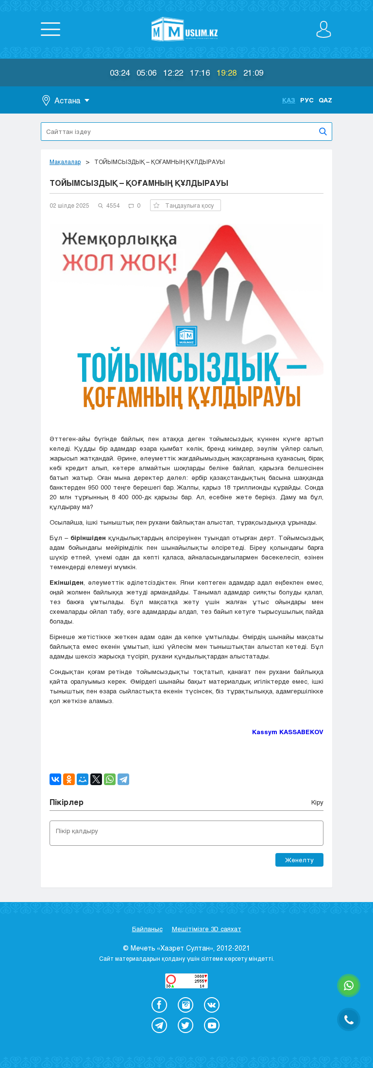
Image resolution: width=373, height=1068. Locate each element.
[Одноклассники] (69, 779)
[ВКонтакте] (55, 779)
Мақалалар (65, 161)
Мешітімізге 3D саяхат (206, 929)
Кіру (317, 802)
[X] (96, 779)
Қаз (288, 100)
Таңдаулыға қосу (189, 205)
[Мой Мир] (82, 779)
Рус (307, 100)
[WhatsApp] (110, 779)
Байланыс (147, 929)
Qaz (325, 100)
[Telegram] (123, 779)
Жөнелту (299, 860)
